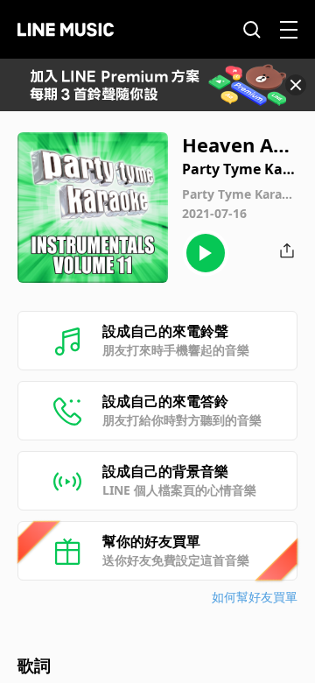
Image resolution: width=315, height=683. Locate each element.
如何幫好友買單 (255, 596)
